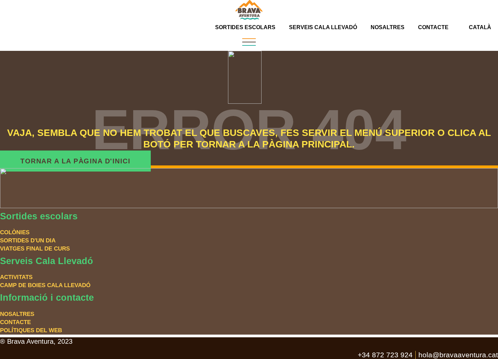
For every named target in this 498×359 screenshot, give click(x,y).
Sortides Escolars (245, 27)
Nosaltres (387, 27)
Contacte (433, 27)
